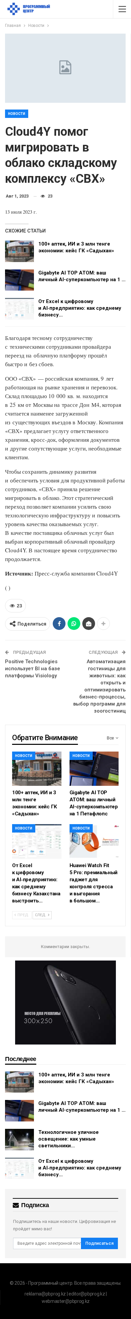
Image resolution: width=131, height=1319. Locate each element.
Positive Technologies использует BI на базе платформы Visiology (32, 668)
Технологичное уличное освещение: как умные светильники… (68, 1139)
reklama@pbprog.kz (45, 1293)
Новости (16, 114)
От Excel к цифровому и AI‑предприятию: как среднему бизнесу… (79, 308)
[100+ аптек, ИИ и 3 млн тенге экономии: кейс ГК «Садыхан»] (19, 251)
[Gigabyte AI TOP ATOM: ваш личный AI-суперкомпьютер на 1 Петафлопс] (19, 280)
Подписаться (99, 1243)
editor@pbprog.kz (87, 1293)
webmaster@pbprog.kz (66, 1301)
